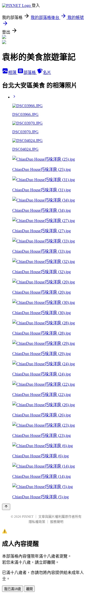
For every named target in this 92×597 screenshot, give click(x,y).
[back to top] (6, 507)
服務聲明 (56, 522)
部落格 (30, 72)
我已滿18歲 (12, 589)
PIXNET (27, 516)
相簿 (12, 72)
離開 (29, 589)
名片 (47, 72)
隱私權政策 (37, 522)
